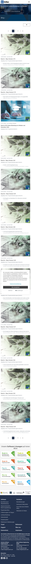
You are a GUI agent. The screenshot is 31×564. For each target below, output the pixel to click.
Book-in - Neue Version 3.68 (8, 227)
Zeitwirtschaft (4, 517)
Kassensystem (4, 519)
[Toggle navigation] (29, 2)
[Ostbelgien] (20, 492)
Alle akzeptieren (16, 287)
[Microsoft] (4, 492)
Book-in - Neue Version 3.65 (8, 393)
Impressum (19, 530)
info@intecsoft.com (8, 549)
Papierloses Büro (5, 510)
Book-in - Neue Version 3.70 (8, 59)
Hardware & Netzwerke (22, 504)
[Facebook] (4, 558)
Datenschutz (4, 530)
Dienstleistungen (20, 502)
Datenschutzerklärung (15, 284)
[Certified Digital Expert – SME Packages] (28, 492)
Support (3, 527)
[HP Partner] (11, 492)
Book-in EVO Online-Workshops (12, 11)
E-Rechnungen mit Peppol (7, 512)
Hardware (19, 499)
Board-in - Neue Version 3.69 (8, 193)
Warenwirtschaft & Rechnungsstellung (6, 506)
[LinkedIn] (2, 558)
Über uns (18, 527)
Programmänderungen (13, 60)
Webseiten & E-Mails (21, 510)
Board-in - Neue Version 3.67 (8, 327)
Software (3, 499)
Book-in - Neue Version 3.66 (8, 360)
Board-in (20, 94)
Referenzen (19, 524)
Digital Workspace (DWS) (22, 299)
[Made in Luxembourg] (14, 492)
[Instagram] (7, 558)
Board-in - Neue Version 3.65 (8, 426)
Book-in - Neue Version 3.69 (8, 160)
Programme (10, 129)
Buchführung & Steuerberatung (5, 502)
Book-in (20, 60)
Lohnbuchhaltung (5, 515)
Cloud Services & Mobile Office (22, 507)
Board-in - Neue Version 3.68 (8, 260)
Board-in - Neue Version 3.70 (8, 92)
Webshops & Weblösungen (7, 522)
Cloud (2, 524)
